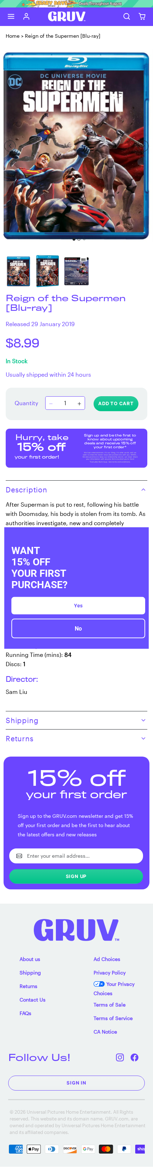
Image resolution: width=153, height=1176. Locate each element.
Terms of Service (113, 1018)
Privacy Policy (110, 972)
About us (30, 959)
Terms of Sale (110, 1005)
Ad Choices (107, 959)
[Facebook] (134, 1057)
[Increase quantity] (79, 403)
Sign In (76, 1083)
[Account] (26, 16)
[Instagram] (120, 1057)
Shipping (30, 972)
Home (13, 36)
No (78, 628)
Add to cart (116, 403)
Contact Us (33, 1000)
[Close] (140, 535)
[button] (11, 16)
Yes (78, 605)
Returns (28, 986)
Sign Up (76, 876)
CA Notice (105, 1032)
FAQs (25, 1013)
